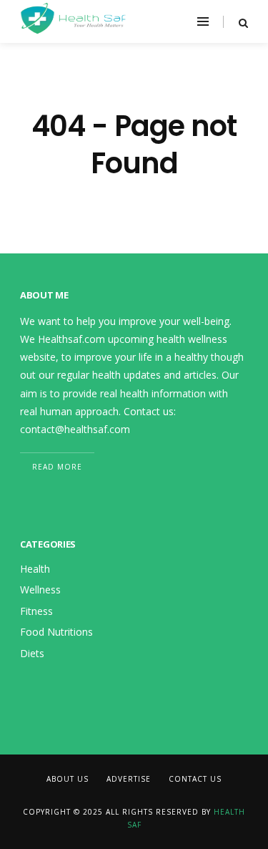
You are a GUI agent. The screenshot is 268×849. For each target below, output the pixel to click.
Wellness (40, 589)
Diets (32, 653)
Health (35, 569)
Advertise (128, 779)
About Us (67, 779)
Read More (57, 467)
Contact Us (195, 779)
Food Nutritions (56, 632)
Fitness (36, 611)
